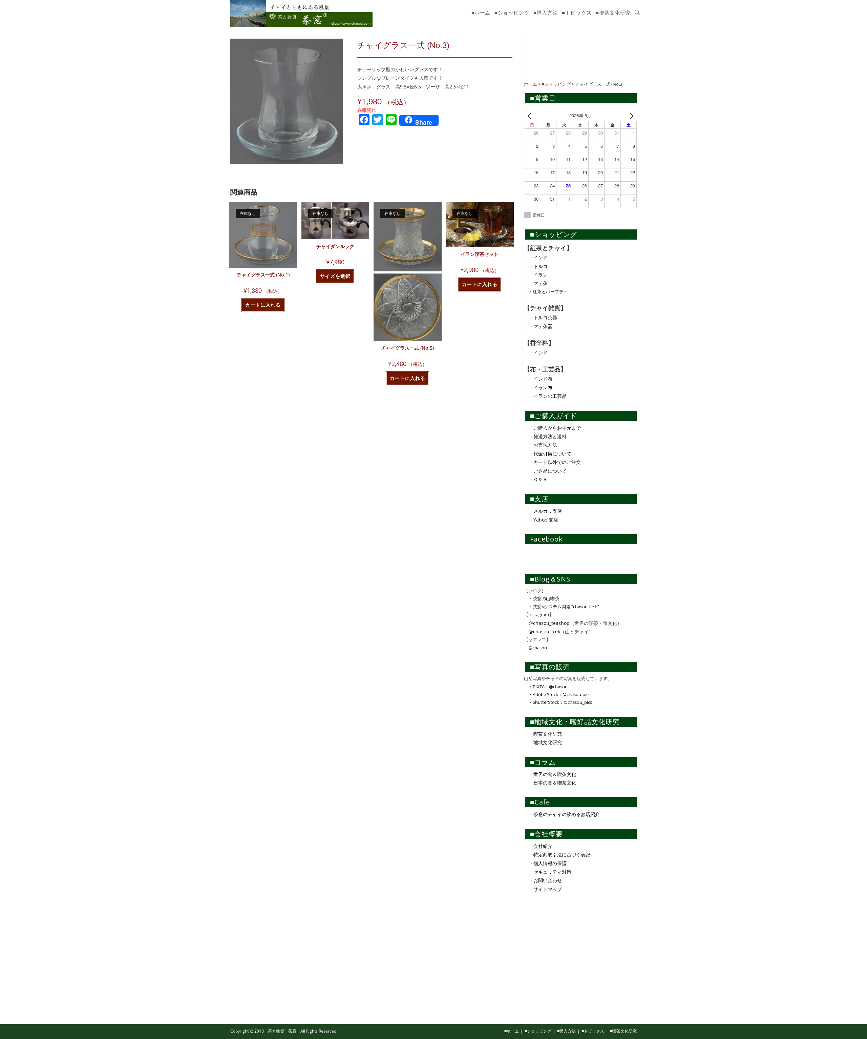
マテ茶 (540, 283)
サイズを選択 (335, 276)
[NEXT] (630, 115)
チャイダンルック (335, 246)
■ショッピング (538, 1031)
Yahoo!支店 (545, 519)
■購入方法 (566, 1031)
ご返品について (550, 471)
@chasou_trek (544, 631)
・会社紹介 (540, 846)
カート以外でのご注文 (557, 462)
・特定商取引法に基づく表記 (559, 854)
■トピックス (592, 1031)
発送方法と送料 (550, 436)
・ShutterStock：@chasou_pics (558, 702)
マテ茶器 (542, 326)
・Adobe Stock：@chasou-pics (557, 694)
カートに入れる (263, 305)
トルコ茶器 (545, 317)
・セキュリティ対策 (550, 872)
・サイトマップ (545, 889)
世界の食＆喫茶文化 (554, 774)
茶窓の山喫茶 (546, 598)
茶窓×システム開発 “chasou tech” (566, 607)
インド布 (542, 378)
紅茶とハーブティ (550, 291)
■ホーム (511, 1031)
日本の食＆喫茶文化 (554, 782)
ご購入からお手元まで (557, 428)
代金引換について (552, 453)
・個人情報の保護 (548, 863)
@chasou (535, 648)
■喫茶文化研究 (623, 1031)
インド (540, 257)
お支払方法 (545, 445)
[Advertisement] (575, 57)
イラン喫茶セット (480, 254)
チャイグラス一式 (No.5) (407, 348)
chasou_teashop (551, 623)
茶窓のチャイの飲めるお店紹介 (566, 814)
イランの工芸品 (550, 396)
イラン (540, 274)
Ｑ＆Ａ (540, 479)
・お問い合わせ (545, 880)
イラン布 (542, 387)
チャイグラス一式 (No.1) (263, 274)
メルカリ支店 (547, 511)
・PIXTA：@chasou (546, 687)
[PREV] (530, 115)
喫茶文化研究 (547, 734)
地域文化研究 (547, 742)
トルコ (540, 266)
